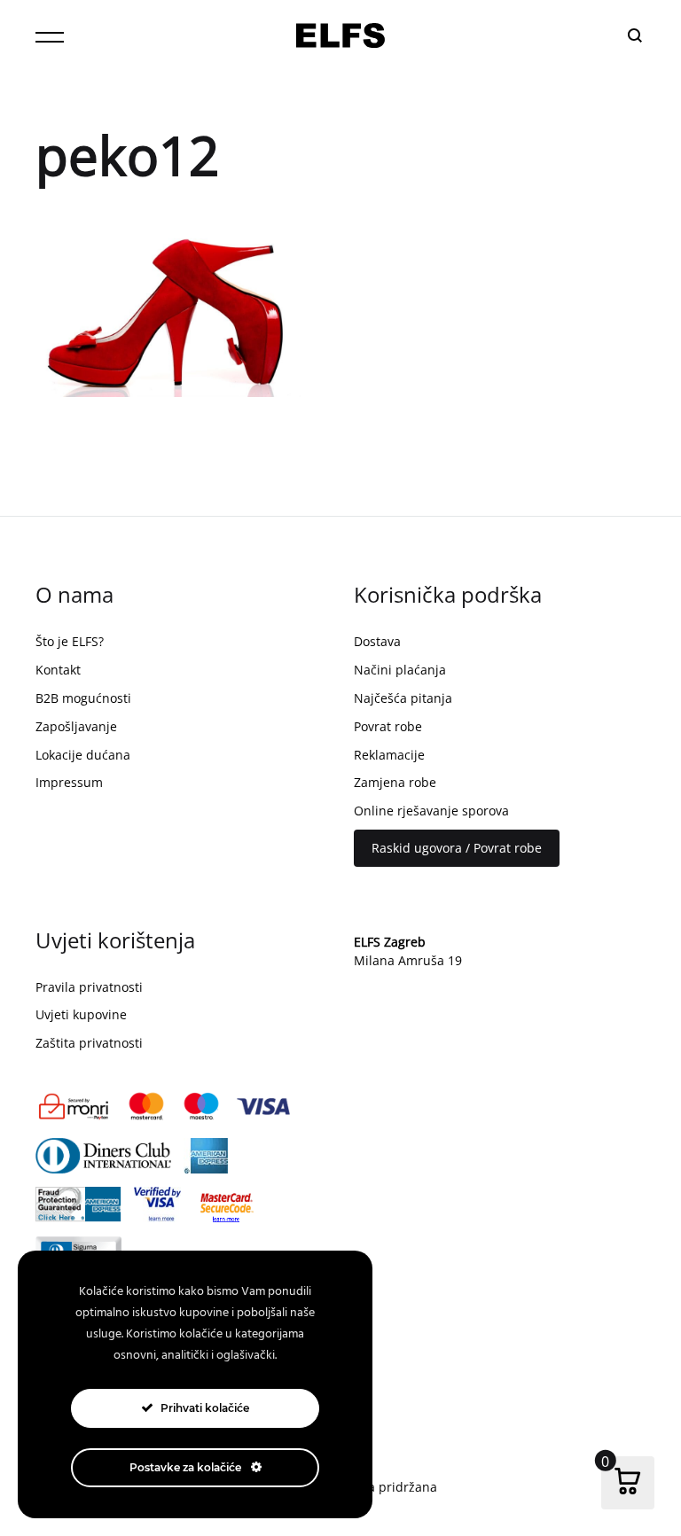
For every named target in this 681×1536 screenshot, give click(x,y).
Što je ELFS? (69, 641)
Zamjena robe (395, 782)
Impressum (69, 782)
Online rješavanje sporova (431, 810)
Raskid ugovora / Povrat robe (457, 847)
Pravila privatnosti (89, 987)
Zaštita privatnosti (89, 1042)
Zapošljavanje (76, 726)
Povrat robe (388, 726)
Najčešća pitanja (403, 698)
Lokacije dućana (82, 754)
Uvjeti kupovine (81, 1014)
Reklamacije (389, 754)
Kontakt (58, 669)
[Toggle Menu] (49, 37)
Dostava (377, 641)
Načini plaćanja (400, 669)
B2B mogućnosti (83, 698)
